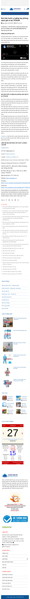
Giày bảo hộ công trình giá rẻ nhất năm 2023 (13, 255)
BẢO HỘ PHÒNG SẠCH (7, 562)
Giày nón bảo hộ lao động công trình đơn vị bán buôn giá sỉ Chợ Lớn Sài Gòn (16, 263)
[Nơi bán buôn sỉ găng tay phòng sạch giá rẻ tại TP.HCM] (15, 9)
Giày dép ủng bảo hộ (7, 297)
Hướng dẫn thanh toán (7, 577)
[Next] (22, 433)
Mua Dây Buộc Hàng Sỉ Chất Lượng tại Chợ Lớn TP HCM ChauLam (15, 237)
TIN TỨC (11, 13)
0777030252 (17, 1)
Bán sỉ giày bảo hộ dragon (9, 253)
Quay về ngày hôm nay (5, 463)
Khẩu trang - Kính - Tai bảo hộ (9, 294)
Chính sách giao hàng (7, 580)
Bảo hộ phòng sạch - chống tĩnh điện (10, 285)
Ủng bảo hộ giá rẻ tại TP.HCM (9, 269)
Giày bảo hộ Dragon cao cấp (9, 266)
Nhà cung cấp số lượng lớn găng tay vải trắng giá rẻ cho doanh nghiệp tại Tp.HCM (16, 223)
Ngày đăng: (5, 23)
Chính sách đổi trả (6, 583)
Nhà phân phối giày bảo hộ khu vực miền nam (13, 248)
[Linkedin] (12, 200)
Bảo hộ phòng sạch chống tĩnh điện (19, 343)
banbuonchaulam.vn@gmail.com (15, 3)
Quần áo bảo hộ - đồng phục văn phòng (11, 288)
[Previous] (3, 433)
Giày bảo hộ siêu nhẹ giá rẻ (9, 250)
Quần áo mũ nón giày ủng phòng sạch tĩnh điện (19, 380)
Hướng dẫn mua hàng (7, 574)
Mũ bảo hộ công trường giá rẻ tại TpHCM (12, 273)
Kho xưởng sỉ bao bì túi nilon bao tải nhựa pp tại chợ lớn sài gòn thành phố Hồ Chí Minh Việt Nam (15, 245)
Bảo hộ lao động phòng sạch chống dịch (20, 319)
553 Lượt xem (18, 23)
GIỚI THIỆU (5, 556)
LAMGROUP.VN (4, 147)
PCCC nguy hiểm (6, 305)
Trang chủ (4, 13)
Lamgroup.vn (4, 136)
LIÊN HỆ (4, 567)
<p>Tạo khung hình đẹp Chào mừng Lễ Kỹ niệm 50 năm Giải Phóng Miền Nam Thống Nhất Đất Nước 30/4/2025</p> (16, 218)
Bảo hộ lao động (5, 302)
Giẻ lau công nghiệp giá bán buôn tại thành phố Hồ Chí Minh (15, 227)
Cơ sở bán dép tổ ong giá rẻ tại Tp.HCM (12, 271)
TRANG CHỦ (5, 553)
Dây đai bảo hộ (5, 299)
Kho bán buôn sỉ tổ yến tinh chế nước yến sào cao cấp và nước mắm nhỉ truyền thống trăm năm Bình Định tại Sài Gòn (15, 232)
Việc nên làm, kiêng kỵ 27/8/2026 (18, 463)
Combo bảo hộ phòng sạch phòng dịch (19, 355)
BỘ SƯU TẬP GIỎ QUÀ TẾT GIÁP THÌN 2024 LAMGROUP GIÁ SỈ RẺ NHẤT (13, 241)
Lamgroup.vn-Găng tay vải (12, 157)
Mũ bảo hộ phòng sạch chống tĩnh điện (12, 257)
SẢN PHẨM (4, 559)
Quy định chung (5, 589)
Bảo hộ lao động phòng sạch (20, 330)
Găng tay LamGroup (10, 153)
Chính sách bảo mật (7, 586)
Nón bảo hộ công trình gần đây (10, 260)
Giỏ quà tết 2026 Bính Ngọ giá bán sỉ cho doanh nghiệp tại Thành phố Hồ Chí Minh (15, 207)
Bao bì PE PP (5, 308)
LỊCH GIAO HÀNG (7, 421)
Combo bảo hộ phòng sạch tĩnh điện (19, 368)
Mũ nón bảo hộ (5, 291)
